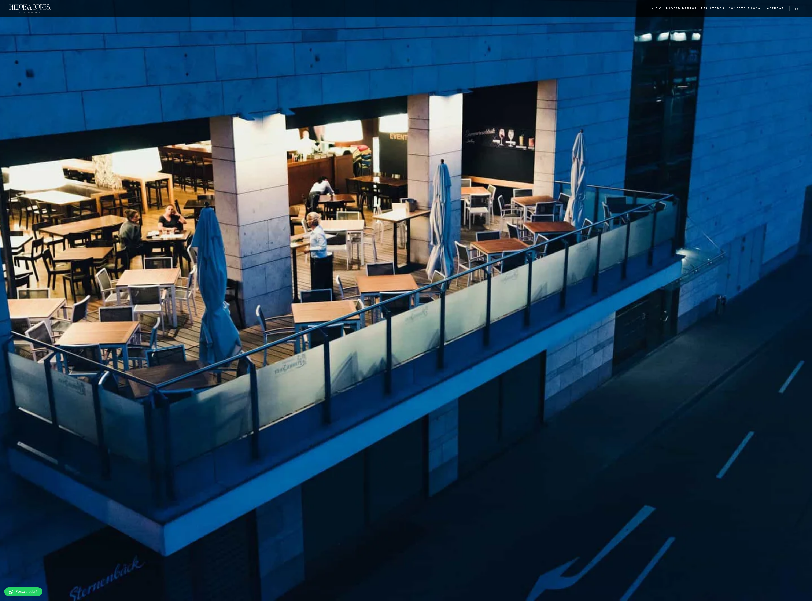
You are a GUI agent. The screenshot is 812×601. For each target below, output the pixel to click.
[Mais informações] (796, 8)
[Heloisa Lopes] (29, 8)
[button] (23, 591)
